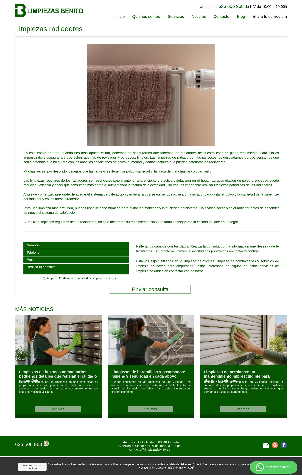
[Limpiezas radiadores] (119, 145)
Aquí (191, 467)
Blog (241, 16)
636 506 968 (28, 444)
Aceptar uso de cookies (32, 466)
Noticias (199, 16)
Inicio (120, 16)
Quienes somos (146, 16)
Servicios (176, 16)
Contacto (221, 16)
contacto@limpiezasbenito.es (149, 449)
